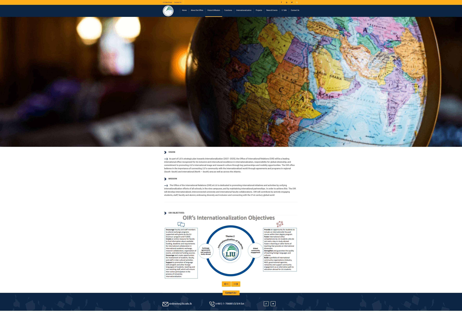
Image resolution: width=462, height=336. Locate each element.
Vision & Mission (213, 10)
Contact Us (177, 2)
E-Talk (284, 10)
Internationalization (243, 10)
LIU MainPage (167, 2)
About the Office (197, 10)
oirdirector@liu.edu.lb (180, 306)
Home (184, 10)
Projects (259, 10)
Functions (228, 10)
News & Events (271, 10)
